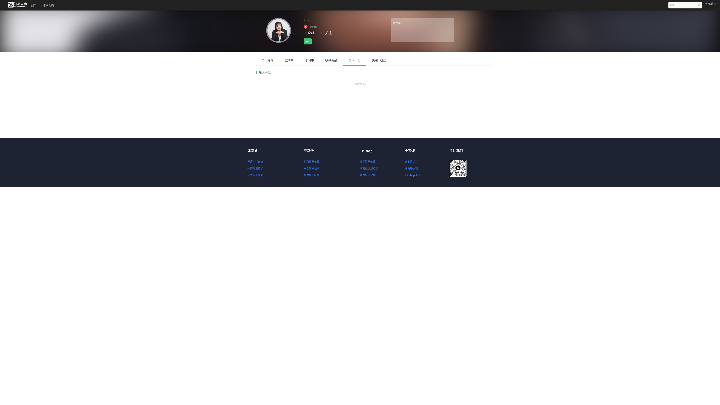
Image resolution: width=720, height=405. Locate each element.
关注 (308, 41)
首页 (33, 5)
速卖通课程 (411, 161)
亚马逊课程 (411, 168)
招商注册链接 (255, 168)
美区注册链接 (368, 161)
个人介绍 (268, 60)
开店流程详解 (255, 161)
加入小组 (355, 60)
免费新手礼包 (255, 175)
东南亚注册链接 (369, 168)
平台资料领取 (312, 168)
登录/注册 (710, 3)
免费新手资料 (368, 175)
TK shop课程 (412, 175)
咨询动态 (48, 5)
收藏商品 (331, 60)
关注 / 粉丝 (379, 60)
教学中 (289, 60)
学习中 (309, 60)
